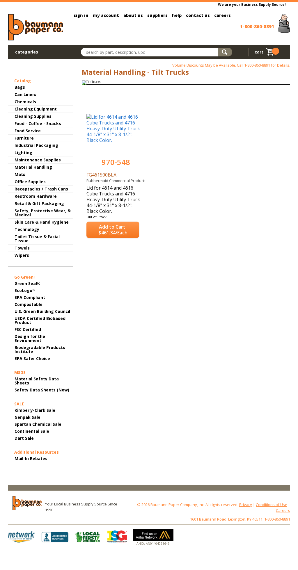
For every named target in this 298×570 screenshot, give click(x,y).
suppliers (157, 15)
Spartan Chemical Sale (38, 424)
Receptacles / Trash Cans (41, 189)
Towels (22, 248)
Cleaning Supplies (33, 116)
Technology (27, 229)
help (177, 15)
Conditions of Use (271, 504)
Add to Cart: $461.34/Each (112, 230)
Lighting (23, 152)
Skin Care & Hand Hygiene (42, 222)
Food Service (28, 130)
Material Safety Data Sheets (37, 381)
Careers (283, 510)
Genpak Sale (27, 417)
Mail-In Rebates (31, 458)
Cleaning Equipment (36, 109)
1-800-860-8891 (257, 26)
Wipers (22, 255)
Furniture (24, 138)
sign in (81, 15)
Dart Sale (24, 438)
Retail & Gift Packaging (39, 203)
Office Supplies (30, 181)
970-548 (116, 162)
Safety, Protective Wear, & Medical (43, 213)
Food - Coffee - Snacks (38, 123)
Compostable (28, 304)
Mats (20, 174)
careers (222, 15)
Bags (20, 87)
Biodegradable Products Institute (40, 349)
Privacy (245, 504)
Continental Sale (32, 431)
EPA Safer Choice (32, 358)
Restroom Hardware (36, 196)
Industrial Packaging (36, 145)
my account (106, 15)
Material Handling (33, 167)
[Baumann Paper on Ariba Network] (153, 535)
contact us (198, 15)
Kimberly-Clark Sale (35, 410)
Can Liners (25, 94)
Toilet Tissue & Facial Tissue (37, 238)
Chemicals (25, 101)
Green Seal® (27, 283)
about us (133, 15)
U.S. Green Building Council (42, 311)
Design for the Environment (30, 338)
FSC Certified (28, 329)
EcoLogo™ (25, 290)
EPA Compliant (30, 297)
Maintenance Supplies (38, 160)
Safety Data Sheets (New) (42, 390)
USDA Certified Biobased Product (40, 320)
